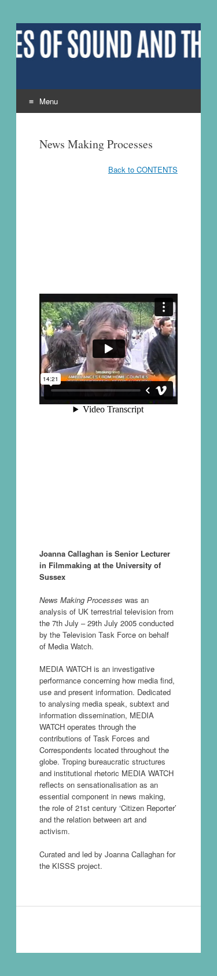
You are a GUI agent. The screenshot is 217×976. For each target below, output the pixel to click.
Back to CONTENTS (143, 169)
